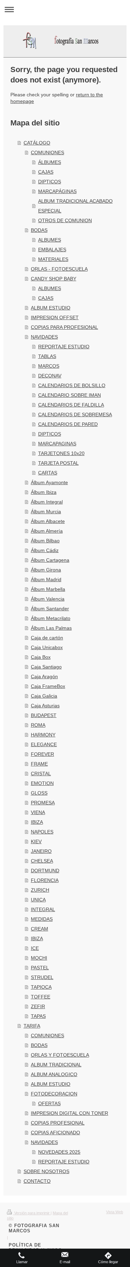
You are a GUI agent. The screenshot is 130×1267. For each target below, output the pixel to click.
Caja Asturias (45, 705)
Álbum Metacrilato (50, 618)
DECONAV (49, 375)
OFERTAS (49, 1103)
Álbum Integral (47, 502)
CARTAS (47, 472)
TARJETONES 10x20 (61, 453)
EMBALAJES (52, 249)
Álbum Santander (50, 608)
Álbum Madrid (46, 579)
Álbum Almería (47, 531)
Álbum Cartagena (50, 560)
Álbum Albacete (48, 521)
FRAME (39, 764)
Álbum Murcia (46, 511)
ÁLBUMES (49, 162)
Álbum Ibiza (44, 492)
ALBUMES (49, 240)
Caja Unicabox (47, 647)
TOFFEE (40, 996)
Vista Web (114, 1212)
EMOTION (42, 783)
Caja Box (41, 657)
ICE (35, 948)
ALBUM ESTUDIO (50, 308)
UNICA (38, 899)
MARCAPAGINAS (57, 443)
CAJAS (45, 172)
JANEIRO (41, 851)
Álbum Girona (46, 570)
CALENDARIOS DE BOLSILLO (71, 385)
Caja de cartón (47, 637)
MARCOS (48, 366)
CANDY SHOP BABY (53, 278)
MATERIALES (53, 259)
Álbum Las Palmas (51, 628)
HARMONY (43, 734)
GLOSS (39, 793)
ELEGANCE (44, 744)
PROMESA (43, 802)
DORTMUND (45, 870)
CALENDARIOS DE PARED (68, 424)
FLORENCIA (45, 880)
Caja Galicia (44, 696)
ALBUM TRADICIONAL (56, 1064)
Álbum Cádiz (45, 550)
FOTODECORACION (54, 1093)
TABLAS (47, 356)
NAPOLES (42, 832)
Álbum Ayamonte (49, 482)
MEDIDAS (42, 919)
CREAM (39, 929)
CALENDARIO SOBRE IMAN (69, 395)
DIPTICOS (49, 181)
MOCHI (39, 958)
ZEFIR (38, 1006)
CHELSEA (42, 861)
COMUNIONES (47, 152)
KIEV (36, 841)
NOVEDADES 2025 (59, 1152)
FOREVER (42, 754)
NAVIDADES (44, 337)
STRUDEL (42, 977)
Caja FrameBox (48, 686)
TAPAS (38, 1016)
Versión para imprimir (32, 1213)
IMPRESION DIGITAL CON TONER (69, 1113)
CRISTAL (41, 773)
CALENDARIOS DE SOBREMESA (75, 414)
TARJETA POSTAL (58, 463)
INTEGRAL (43, 909)
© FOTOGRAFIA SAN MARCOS (34, 1228)
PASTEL (40, 967)
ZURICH (40, 890)
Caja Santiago (46, 667)
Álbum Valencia (47, 599)
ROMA (38, 725)
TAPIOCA (41, 987)
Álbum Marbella (48, 589)
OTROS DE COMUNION (65, 220)
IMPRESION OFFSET (55, 317)
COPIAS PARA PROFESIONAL (64, 327)
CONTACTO (37, 1181)
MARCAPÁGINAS (57, 191)
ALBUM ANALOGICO (54, 1074)
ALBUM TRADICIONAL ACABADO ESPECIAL (75, 205)
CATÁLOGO (37, 143)
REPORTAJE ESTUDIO (63, 346)
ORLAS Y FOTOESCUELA (60, 1055)
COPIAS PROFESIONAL (58, 1123)
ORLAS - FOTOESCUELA (59, 269)
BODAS (39, 230)
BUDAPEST (44, 715)
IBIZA (37, 822)
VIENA (38, 812)
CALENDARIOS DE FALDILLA (71, 405)
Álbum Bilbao (45, 540)
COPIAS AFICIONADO (55, 1132)
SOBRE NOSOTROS (46, 1171)
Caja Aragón (44, 676)
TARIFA (32, 1026)
